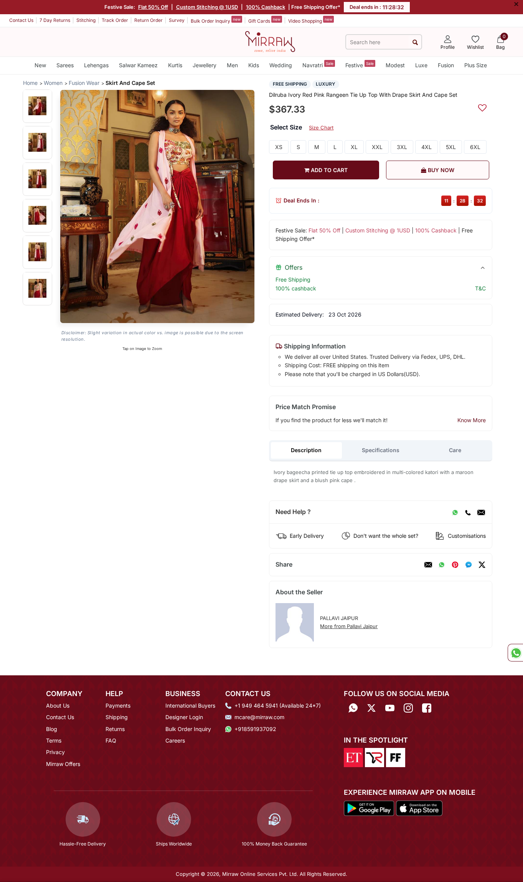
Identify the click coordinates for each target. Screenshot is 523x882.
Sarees (65, 65)
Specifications (380, 450)
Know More (471, 420)
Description (306, 450)
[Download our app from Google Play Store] (369, 807)
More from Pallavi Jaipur (349, 626)
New (40, 65)
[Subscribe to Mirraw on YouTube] (389, 708)
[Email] (481, 512)
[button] (37, 106)
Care (455, 450)
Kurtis (175, 65)
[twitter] (482, 565)
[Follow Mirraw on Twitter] (371, 708)
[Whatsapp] (353, 708)
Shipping (117, 717)
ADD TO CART (328, 170)
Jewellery (204, 65)
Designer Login (184, 717)
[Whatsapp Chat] (515, 653)
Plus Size (475, 65)
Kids (253, 65)
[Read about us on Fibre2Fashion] (395, 757)
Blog (51, 729)
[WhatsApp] (455, 512)
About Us (57, 705)
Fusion (446, 65)
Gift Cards (264, 20)
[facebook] (468, 565)
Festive (359, 64)
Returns (115, 729)
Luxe (421, 65)
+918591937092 (255, 729)
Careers (175, 740)
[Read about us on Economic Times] (353, 757)
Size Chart (321, 127)
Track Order (115, 20)
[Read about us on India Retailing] (374, 757)
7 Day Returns (55, 20)
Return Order (148, 20)
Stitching (86, 20)
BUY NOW (440, 170)
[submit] (415, 42)
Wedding (280, 65)
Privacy (55, 752)
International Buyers (190, 705)
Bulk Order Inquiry (216, 20)
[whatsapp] (441, 565)
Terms (53, 740)
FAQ (111, 740)
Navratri (317, 64)
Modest (395, 65)
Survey (177, 20)
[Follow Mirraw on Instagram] (408, 708)
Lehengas (96, 65)
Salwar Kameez (138, 65)
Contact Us (21, 20)
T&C (480, 288)
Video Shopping (310, 20)
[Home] (270, 41)
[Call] (468, 512)
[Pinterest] (455, 565)
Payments (118, 705)
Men (232, 65)
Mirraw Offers (63, 764)
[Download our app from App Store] (419, 807)
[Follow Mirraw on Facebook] (426, 708)
